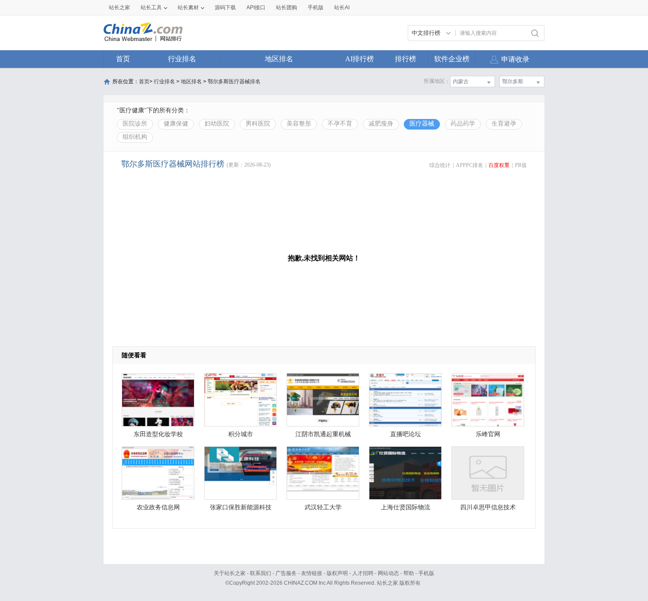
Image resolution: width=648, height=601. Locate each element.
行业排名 (182, 59)
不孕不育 (340, 123)
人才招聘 (362, 573)
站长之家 (119, 7)
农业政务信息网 (158, 507)
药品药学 (463, 123)
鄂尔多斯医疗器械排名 (234, 81)
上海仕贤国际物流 (405, 507)
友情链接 (311, 573)
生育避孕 (504, 123)
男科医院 (258, 123)
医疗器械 (422, 123)
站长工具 (151, 7)
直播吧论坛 (405, 434)
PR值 (521, 165)
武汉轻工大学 (323, 507)
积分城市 (240, 434)
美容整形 (299, 123)
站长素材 (188, 7)
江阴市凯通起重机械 (323, 434)
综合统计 (440, 165)
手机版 (426, 573)
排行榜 (405, 59)
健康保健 (176, 123)
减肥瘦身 (381, 123)
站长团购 (286, 7)
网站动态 (388, 573)
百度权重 (499, 165)
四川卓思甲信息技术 (488, 507)
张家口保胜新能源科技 (241, 507)
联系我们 (260, 573)
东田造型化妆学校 (158, 434)
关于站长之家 (230, 573)
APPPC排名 (469, 165)
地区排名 (279, 59)
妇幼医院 (217, 123)
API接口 (255, 7)
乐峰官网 (488, 434)
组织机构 (135, 137)
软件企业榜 (451, 59)
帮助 (408, 573)
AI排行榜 (359, 59)
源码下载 (225, 7)
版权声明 (337, 573)
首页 (123, 59)
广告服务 (286, 573)
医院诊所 (135, 123)
